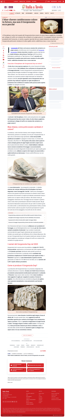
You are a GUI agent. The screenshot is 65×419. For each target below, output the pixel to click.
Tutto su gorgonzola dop (27, 340)
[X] (4, 10)
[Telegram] (9, 10)
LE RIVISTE (16, 1)
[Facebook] (3, 10)
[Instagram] (8, 10)
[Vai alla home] (2, 13)
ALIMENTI (12, 13)
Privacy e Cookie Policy (55, 393)
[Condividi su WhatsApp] (3, 57)
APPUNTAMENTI (29, 13)
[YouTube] (11, 10)
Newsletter (40, 398)
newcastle (33, 345)
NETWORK (28, 1)
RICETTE (47, 13)
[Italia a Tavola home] (14, 391)
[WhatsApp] (13, 10)
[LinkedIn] (6, 10)
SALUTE (52, 13)
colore (18, 345)
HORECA (41, 13)
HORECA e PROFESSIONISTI (31, 399)
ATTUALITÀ (17, 13)
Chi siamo (40, 399)
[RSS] (14, 10)
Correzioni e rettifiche (55, 398)
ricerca (22, 345)
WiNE (23, 13)
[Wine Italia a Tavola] (8, 7)
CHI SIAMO (34, 1)
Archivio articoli (41, 393)
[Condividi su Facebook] (3, 50)
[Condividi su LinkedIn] (3, 55)
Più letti (40, 402)
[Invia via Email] (3, 60)
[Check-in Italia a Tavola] (56, 7)
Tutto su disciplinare (38, 340)
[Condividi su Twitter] (3, 53)
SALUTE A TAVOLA (29, 402)
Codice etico (53, 396)
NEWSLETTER (22, 1)
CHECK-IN (36, 13)
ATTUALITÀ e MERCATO (30, 393)
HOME (46, 17)
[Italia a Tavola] (32, 6)
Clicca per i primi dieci (56, 67)
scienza (27, 345)
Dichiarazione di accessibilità (56, 399)
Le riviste (40, 396)
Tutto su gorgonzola (15, 340)
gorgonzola (14, 48)
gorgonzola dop (40, 345)
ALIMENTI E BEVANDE (51, 17)
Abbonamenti (54, 1)
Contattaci (40, 401)
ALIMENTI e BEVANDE (30, 404)
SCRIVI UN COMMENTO (27, 335)
